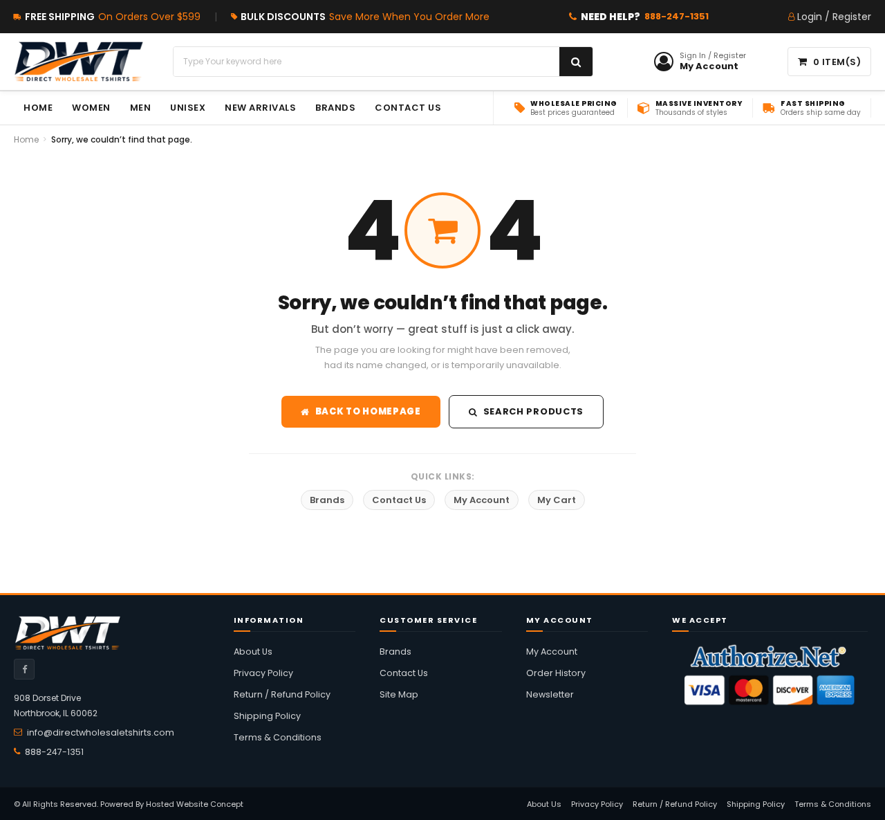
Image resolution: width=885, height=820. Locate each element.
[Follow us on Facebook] (24, 669)
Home (38, 107)
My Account (482, 500)
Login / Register (834, 17)
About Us (253, 651)
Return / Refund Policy (282, 694)
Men (140, 107)
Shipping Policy (267, 716)
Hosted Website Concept (194, 804)
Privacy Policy (263, 673)
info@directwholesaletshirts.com (100, 732)
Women (91, 107)
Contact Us (408, 107)
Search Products (533, 411)
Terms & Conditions (278, 737)
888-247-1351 (676, 16)
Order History (556, 673)
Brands (327, 500)
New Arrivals (260, 107)
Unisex (187, 107)
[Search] (576, 61)
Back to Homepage (368, 411)
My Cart (556, 500)
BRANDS (335, 107)
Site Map (399, 694)
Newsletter (550, 694)
